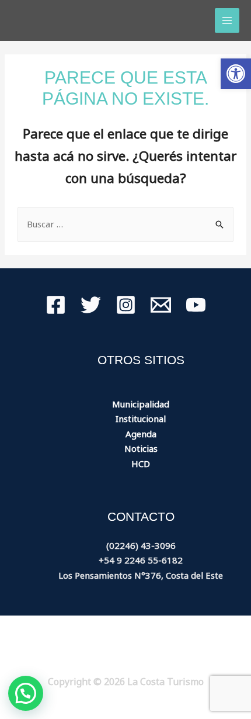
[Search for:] (125, 224)
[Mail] (160, 304)
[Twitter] (90, 304)
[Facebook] (55, 304)
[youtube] (195, 304)
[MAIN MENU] (227, 20)
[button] (236, 73)
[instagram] (125, 304)
